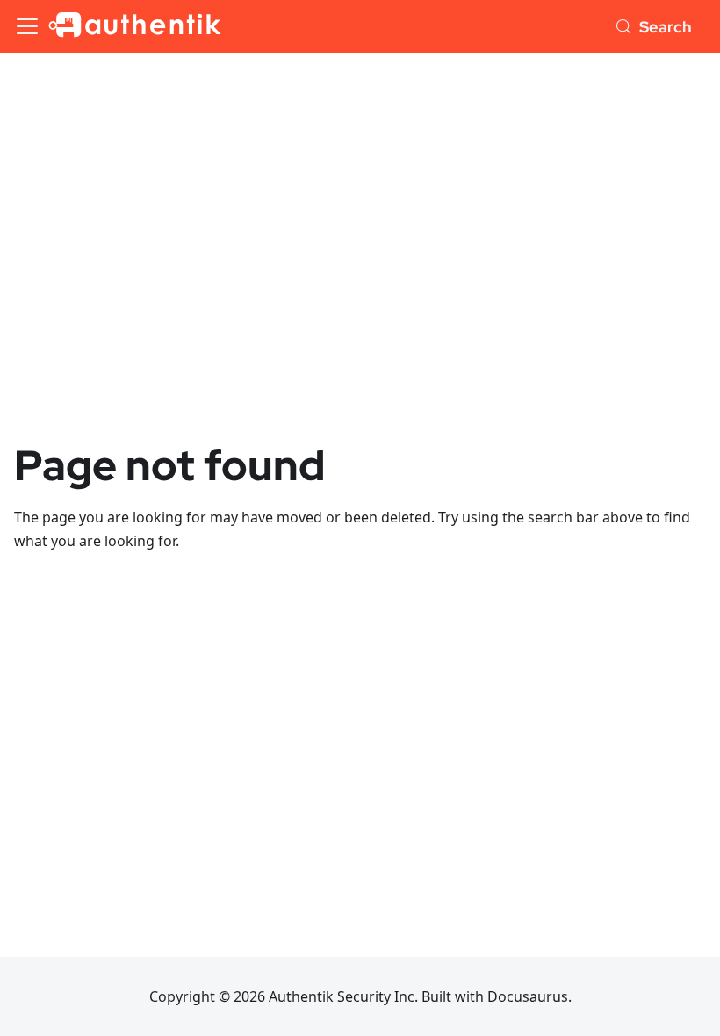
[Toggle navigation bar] (27, 26)
